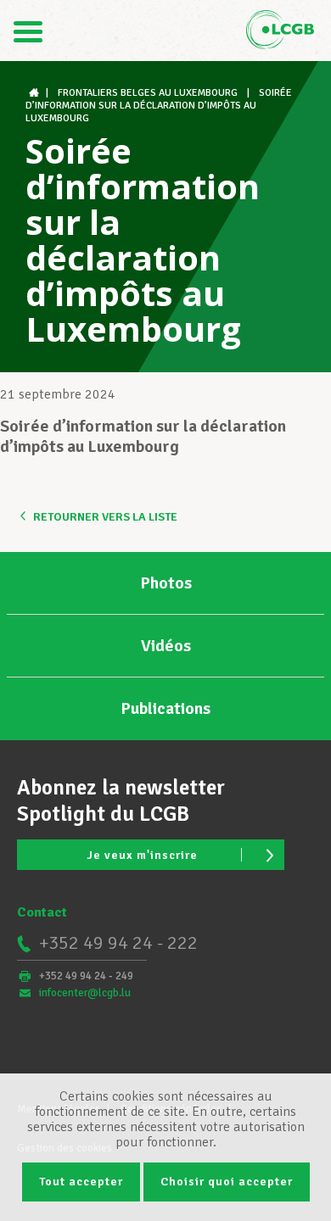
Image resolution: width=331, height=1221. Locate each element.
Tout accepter (81, 1181)
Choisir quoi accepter (226, 1181)
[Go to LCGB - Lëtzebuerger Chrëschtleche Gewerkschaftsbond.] (35, 92)
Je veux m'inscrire (142, 855)
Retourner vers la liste (105, 517)
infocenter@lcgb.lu (85, 993)
